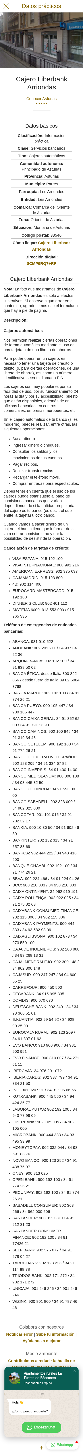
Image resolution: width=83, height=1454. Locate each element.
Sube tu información (55, 1334)
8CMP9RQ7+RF (41, 263)
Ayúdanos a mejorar (42, 1341)
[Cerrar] (6, 6)
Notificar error (19, 1334)
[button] (74, 1371)
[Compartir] (41, 1448)
